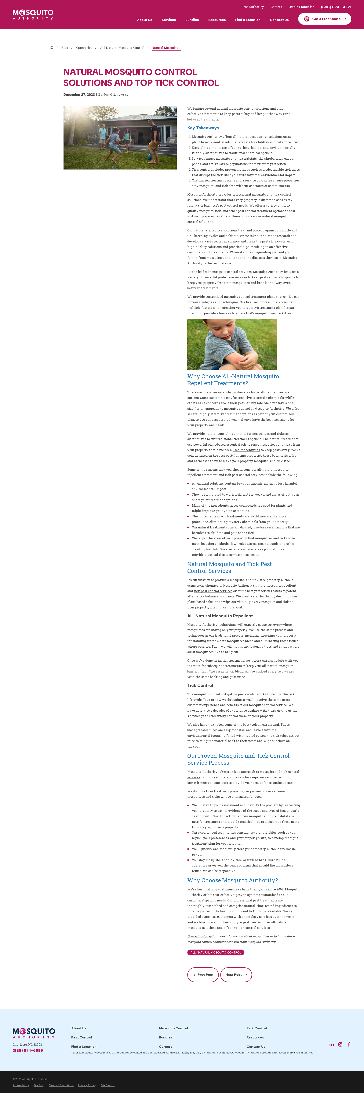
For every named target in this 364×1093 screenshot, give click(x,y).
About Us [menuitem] (144, 19)
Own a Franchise (301, 7)
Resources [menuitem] (217, 19)
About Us (78, 1028)
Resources (255, 1037)
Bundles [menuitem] (192, 19)
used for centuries (246, 450)
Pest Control (81, 1037)
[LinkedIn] (331, 1044)
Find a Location (83, 1046)
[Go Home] (51, 47)
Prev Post (205, 974)
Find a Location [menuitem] (247, 19)
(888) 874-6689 (336, 7)
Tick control (201, 169)
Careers (276, 7)
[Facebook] (349, 1044)
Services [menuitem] (169, 19)
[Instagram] (340, 1044)
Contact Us (256, 1046)
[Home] (33, 15)
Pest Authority (252, 7)
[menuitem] (21, 1085)
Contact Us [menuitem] (279, 19)
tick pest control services (213, 591)
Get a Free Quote (326, 19)
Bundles (166, 1037)
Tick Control (257, 1028)
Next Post (234, 974)
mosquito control (225, 272)
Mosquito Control (173, 1028)
